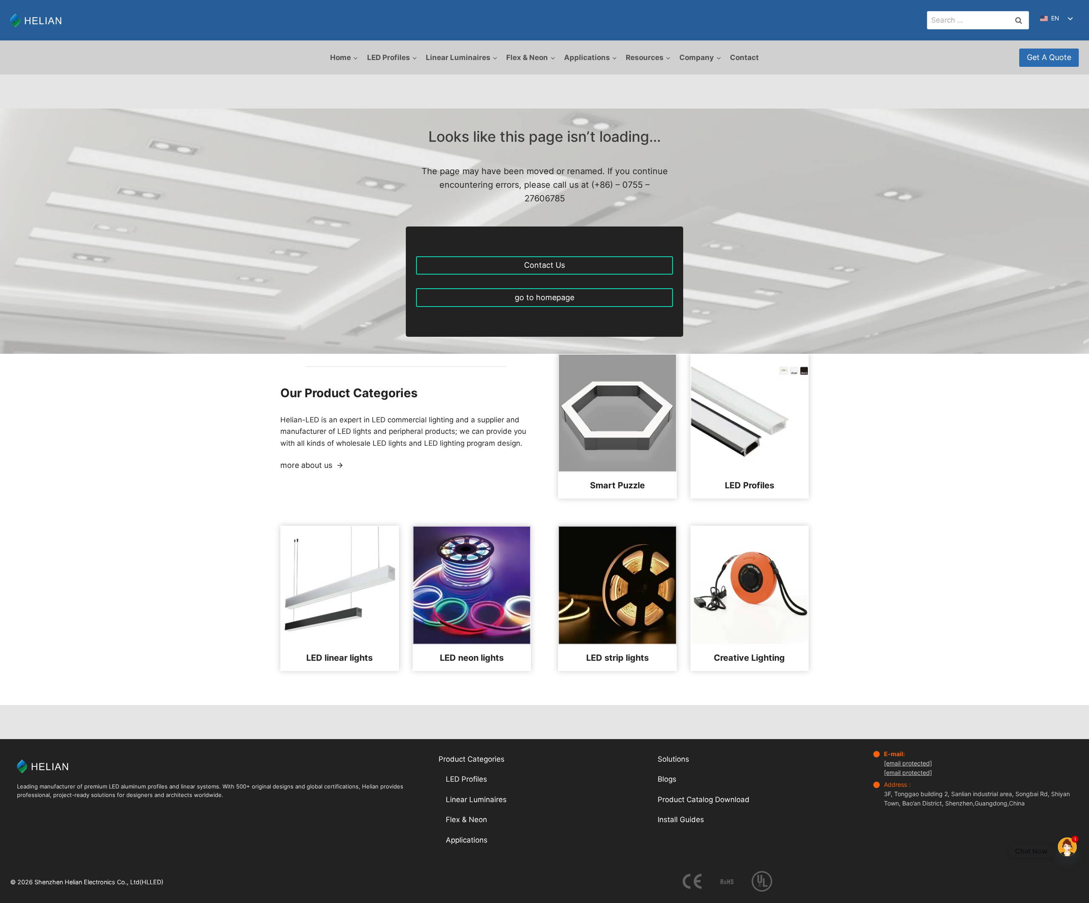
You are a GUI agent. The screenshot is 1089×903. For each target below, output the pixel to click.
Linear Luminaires (476, 799)
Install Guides (681, 819)
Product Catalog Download (704, 799)
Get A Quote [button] (1049, 57)
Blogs (667, 779)
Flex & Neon (466, 819)
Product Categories (472, 759)
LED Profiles (466, 779)
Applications (466, 840)
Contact (744, 57)
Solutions (673, 759)
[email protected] (908, 763)
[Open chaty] (1067, 851)
